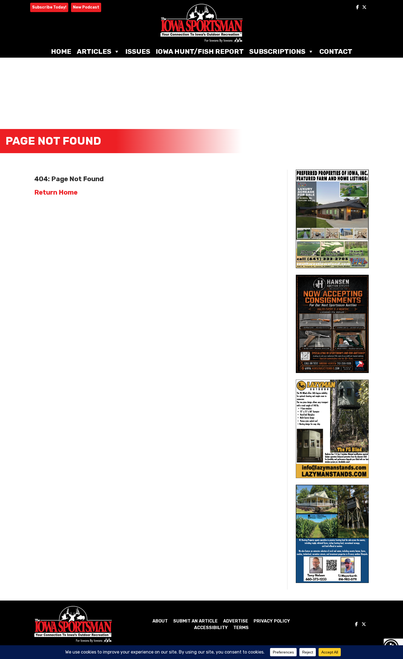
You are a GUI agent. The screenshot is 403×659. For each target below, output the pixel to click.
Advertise (235, 621)
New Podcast (86, 7)
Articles (94, 51)
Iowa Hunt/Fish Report (200, 51)
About (160, 621)
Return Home (56, 192)
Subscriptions (277, 51)
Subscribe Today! (49, 7)
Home (61, 51)
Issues (137, 51)
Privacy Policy (272, 621)
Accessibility (211, 627)
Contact (335, 51)
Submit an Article (195, 621)
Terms (241, 627)
